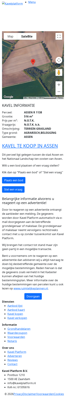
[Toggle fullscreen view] (59, 36)
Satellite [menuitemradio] (26, 36)
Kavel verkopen (17, 318)
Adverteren (14, 356)
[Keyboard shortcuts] (25, 98)
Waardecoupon (17, 333)
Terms (60, 98)
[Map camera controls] (59, 60)
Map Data (32, 98)
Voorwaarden (16, 337)
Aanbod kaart (16, 310)
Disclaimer (29, 394)
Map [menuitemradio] (10, 36)
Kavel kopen (15, 314)
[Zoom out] (59, 91)
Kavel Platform (16, 352)
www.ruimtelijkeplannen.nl (31, 288)
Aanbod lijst (15, 306)
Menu (32, 2)
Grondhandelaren (18, 329)
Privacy (18, 394)
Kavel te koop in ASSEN (30, 145)
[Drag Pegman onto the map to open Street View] (59, 72)
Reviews (12, 360)
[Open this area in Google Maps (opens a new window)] (8, 97)
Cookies (59, 394)
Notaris (12, 341)
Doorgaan (33, 296)
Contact (12, 364)
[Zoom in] (59, 84)
